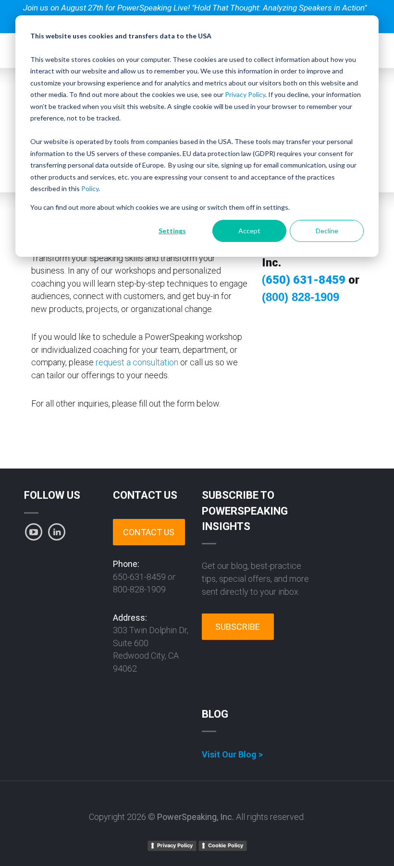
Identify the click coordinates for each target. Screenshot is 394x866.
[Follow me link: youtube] (33, 532)
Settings (172, 231)
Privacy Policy (245, 94)
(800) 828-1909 (300, 296)
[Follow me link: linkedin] (56, 532)
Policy (89, 188)
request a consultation (137, 362)
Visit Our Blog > (232, 754)
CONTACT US (148, 532)
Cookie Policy (225, 845)
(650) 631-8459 (303, 280)
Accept (249, 231)
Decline (327, 231)
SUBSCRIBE (237, 627)
